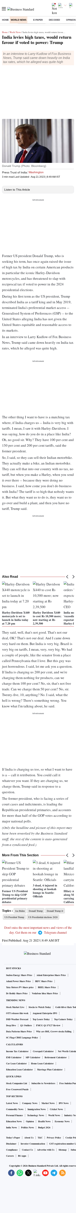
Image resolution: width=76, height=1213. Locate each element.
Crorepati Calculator (43, 1051)
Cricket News (56, 1109)
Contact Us (27, 1149)
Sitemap (62, 1149)
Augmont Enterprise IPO (45, 1013)
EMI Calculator (13, 1057)
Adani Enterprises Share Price (51, 975)
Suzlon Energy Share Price (19, 975)
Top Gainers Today (63, 1019)
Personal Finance (14, 1115)
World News (18, 20)
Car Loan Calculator (16, 1063)
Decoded (54, 20)
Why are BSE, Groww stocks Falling (54, 1031)
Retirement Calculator (56, 1057)
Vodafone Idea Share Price (45, 993)
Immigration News (37, 1109)
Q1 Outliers (26, 1025)
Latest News (12, 1103)
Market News (48, 1103)
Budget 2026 (44, 1127)
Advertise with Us (45, 1149)
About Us (28, 1137)
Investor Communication (33, 1143)
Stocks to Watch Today (40, 1007)
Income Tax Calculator (17, 1051)
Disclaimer (11, 1143)
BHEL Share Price (47, 987)
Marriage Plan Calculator (50, 1069)
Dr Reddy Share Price (17, 993)
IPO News (64, 1103)
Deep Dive (11, 1025)
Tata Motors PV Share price (20, 987)
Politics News (27, 1127)
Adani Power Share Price (18, 981)
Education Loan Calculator (19, 1069)
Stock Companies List (16, 1083)
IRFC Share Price (43, 981)
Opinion (30, 1121)
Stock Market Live (15, 1007)
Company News (29, 1103)
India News (11, 1127)
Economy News (62, 1121)
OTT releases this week (17, 1013)
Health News (44, 1121)
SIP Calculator (33, 1057)
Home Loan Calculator (42, 1063)
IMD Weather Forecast (17, 1019)
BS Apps (22, 1155)
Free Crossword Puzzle (17, 1089)
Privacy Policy (54, 1137)
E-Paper (38, 20)
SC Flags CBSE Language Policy (22, 1037)
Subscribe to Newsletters (43, 1083)
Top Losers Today (41, 1019)
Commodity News (14, 1109)
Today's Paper (13, 1137)
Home (5, 20)
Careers (10, 1155)
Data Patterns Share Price (19, 1031)
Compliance (12, 1149)
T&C (40, 1137)
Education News (14, 1121)
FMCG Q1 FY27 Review (48, 1025)
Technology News (35, 1115)
